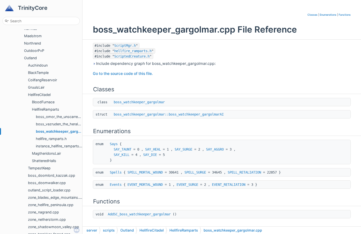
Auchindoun (38, 65)
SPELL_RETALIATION (244, 172)
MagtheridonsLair (46, 153)
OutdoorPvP (34, 50)
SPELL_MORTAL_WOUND (145, 172)
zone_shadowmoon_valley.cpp (53, 227)
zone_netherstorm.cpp (47, 219)
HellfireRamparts (45, 109)
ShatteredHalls (44, 161)
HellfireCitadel (39, 95)
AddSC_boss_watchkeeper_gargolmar (139, 214)
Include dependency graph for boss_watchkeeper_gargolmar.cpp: (155, 63)
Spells (116, 172)
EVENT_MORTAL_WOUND (145, 185)
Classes (312, 14)
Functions (345, 14)
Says (114, 144)
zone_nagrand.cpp (43, 212)
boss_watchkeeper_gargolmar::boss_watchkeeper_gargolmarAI (169, 114)
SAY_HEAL (153, 149)
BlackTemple (38, 72)
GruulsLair (36, 87)
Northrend (32, 43)
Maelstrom (33, 36)
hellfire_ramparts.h (51, 139)
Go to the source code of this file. (123, 73)
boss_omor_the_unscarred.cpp (61, 117)
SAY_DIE (150, 155)
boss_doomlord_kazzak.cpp (51, 175)
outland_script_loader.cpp (49, 190)
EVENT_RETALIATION (228, 185)
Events (116, 185)
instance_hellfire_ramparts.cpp (61, 146)
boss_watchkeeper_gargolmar (139, 102)
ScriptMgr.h (125, 45)
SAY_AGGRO (215, 149)
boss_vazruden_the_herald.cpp (61, 124)
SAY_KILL (121, 155)
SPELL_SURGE (195, 172)
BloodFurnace (43, 102)
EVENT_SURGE (187, 185)
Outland (30, 58)
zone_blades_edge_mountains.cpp (56, 197)
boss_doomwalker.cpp (47, 183)
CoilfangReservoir (42, 80)
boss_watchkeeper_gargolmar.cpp (65, 131)
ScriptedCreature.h (132, 56)
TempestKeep (39, 168)
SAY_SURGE (183, 149)
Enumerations (328, 14)
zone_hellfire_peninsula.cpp (50, 205)
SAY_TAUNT (122, 149)
